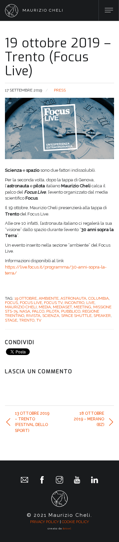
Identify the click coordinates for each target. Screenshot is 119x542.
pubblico (70, 311)
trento (26, 320)
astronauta (73, 298)
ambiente (49, 298)
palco (38, 311)
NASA (25, 311)
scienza (50, 315)
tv (38, 320)
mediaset (62, 307)
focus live (31, 302)
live (90, 302)
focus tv (53, 302)
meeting (82, 307)
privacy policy (44, 522)
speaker (102, 315)
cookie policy (75, 522)
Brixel (67, 528)
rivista (33, 315)
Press (60, 90)
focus (11, 302)
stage (11, 320)
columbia (98, 298)
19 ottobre (26, 298)
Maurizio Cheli (21, 307)
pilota (52, 311)
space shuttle (76, 315)
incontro (74, 302)
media (45, 307)
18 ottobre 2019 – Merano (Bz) (89, 419)
